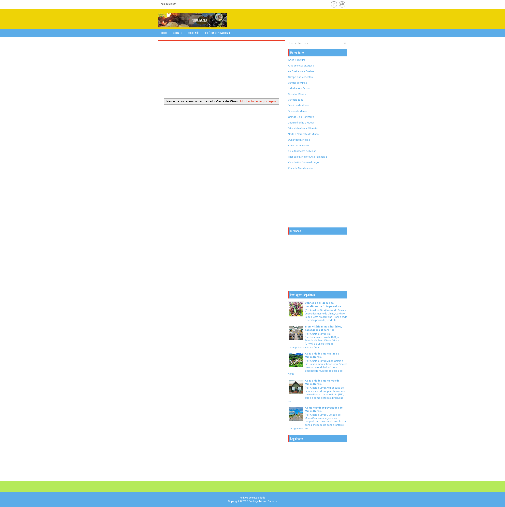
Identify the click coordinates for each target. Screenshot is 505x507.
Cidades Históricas (299, 88)
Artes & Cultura (296, 59)
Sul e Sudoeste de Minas (302, 151)
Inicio (164, 33)
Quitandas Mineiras (299, 139)
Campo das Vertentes (300, 77)
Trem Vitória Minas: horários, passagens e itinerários (323, 328)
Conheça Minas (169, 4)
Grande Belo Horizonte (301, 116)
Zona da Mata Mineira (300, 168)
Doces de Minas (297, 111)
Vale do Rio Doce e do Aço (303, 162)
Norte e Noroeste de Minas (303, 134)
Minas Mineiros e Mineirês (303, 128)
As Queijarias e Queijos (301, 71)
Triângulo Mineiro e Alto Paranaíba (307, 156)
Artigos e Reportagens (301, 65)
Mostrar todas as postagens (258, 101)
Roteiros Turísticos (298, 145)
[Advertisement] (301, 18)
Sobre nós (193, 33)
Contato (177, 33)
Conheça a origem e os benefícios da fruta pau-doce (323, 304)
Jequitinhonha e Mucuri (301, 122)
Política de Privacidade (217, 33)
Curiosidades (295, 99)
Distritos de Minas (298, 105)
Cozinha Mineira (297, 94)
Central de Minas (297, 82)
